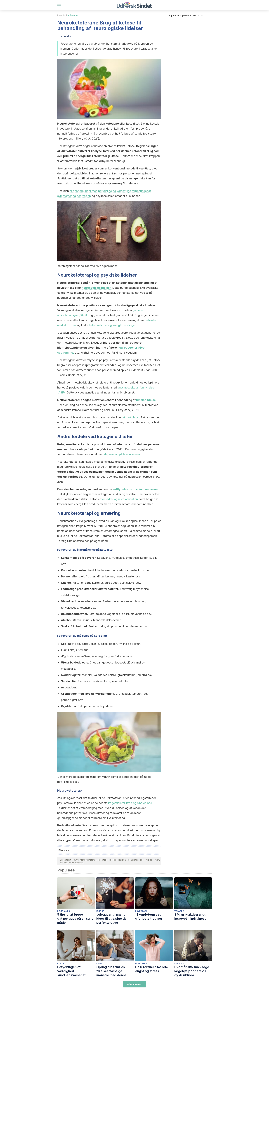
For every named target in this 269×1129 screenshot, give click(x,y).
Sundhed (179, 964)
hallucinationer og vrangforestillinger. (112, 325)
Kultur (100, 911)
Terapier (74, 15)
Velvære (179, 911)
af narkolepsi (131, 417)
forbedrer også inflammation (119, 499)
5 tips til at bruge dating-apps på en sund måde (75, 918)
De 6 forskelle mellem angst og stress (151, 969)
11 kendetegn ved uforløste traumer (148, 916)
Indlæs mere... (134, 984)
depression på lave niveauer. (122, 454)
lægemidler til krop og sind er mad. (130, 803)
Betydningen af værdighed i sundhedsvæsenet (71, 971)
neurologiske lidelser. (96, 287)
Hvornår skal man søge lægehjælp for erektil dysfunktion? (191, 971)
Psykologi (62, 15)
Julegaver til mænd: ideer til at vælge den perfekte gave (112, 918)
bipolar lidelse (146, 400)
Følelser (101, 964)
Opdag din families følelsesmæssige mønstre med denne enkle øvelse (111, 971)
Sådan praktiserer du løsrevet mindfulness (190, 916)
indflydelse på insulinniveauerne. (135, 489)
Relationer (63, 911)
